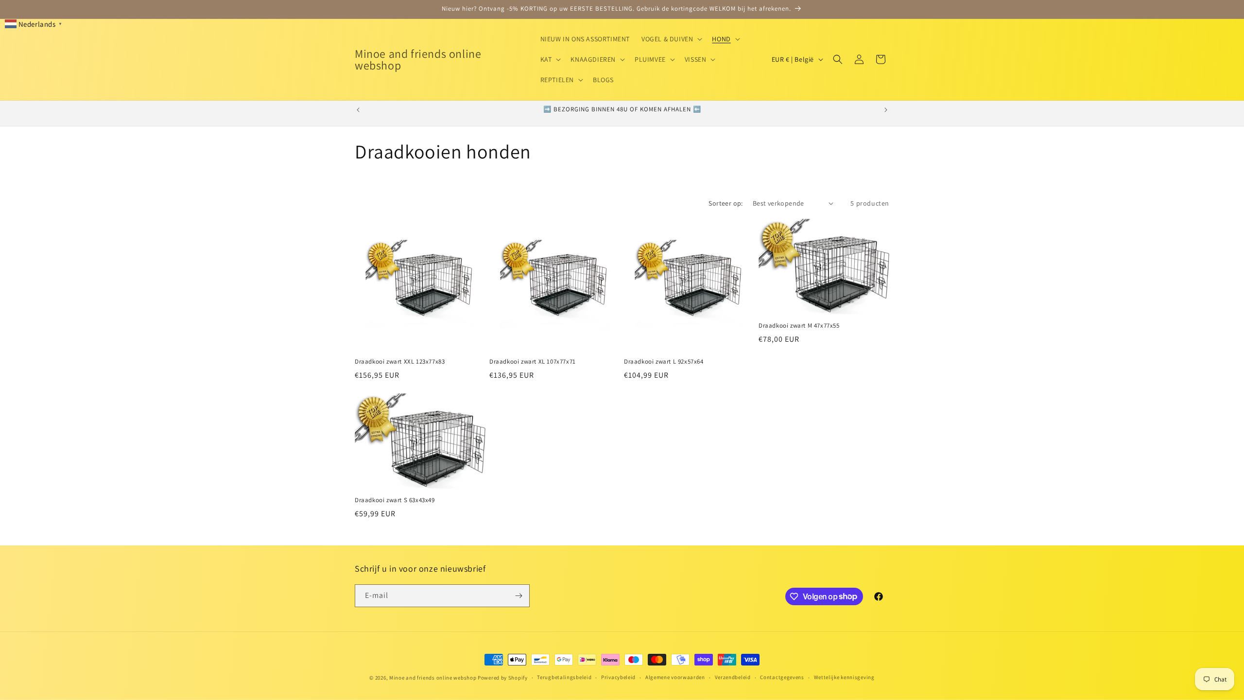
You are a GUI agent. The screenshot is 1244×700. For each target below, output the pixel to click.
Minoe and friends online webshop (433, 677)
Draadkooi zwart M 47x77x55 (799, 326)
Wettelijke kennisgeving (844, 677)
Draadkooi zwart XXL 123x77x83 (400, 362)
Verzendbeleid (733, 677)
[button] (671, 39)
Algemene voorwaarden (675, 677)
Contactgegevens (782, 677)
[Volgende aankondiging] (886, 110)
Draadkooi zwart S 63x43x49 (395, 500)
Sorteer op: (725, 203)
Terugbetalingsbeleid (564, 677)
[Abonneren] (518, 595)
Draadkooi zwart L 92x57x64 (664, 362)
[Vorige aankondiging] (358, 110)
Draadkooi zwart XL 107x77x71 (532, 362)
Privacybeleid (618, 677)
